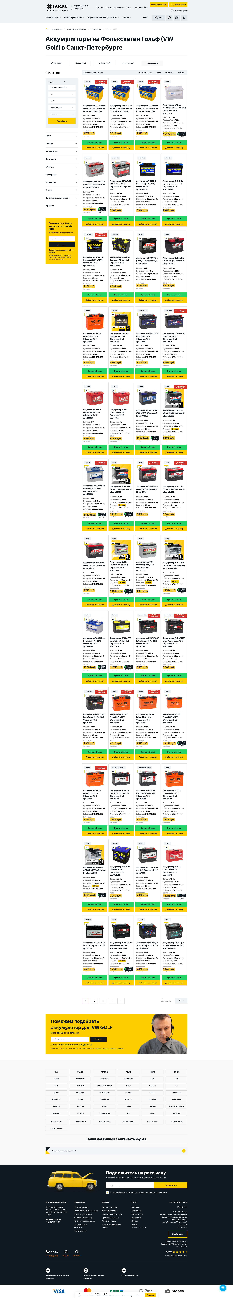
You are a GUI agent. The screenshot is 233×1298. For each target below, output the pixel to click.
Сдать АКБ (100, 7)
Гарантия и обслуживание (84, 1221)
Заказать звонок (180, 5)
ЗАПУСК (141, 843)
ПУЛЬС (167, 920)
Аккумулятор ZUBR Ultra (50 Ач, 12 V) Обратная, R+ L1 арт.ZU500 (147, 261)
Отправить (62, 245)
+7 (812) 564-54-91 (81, 6)
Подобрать (62, 121)
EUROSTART (142, 310)
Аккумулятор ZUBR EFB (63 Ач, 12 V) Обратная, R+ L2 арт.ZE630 (174, 413)
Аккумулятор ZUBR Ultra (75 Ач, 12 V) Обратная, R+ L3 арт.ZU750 (174, 489)
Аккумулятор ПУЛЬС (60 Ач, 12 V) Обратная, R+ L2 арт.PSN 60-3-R (173, 946)
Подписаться (171, 1185)
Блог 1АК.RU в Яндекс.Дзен (130, 1275)
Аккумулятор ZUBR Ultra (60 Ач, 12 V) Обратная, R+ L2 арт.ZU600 (147, 489)
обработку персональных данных (60, 258)
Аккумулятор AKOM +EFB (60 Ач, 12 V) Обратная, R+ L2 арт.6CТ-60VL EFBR (94, 108)
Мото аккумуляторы (73, 17)
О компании (136, 1211)
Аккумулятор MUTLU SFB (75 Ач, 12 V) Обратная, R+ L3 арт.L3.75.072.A (94, 184)
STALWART (115, 158)
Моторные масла (109, 1221)
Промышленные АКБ (110, 1218)
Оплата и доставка (81, 1207)
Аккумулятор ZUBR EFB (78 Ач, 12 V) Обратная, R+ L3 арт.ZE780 (121, 489)
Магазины (138, 7)
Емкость (49, 144)
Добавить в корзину (95, 148)
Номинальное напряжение (58, 198)
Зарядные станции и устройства (102, 17)
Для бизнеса (177, 1234)
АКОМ (88, 82)
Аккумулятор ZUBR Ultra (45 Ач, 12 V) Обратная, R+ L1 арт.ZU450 (174, 261)
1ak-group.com (52, 1256)
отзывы (66, 1255)
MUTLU (88, 158)
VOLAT (88, 310)
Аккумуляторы (52, 17)
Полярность (51, 159)
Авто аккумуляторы (109, 1207)
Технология (51, 182)
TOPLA (88, 386)
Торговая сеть (137, 1214)
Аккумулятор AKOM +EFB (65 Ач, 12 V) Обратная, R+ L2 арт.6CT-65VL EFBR (121, 108)
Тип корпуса (51, 175)
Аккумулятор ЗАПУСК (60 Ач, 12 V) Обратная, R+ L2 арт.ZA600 (147, 870)
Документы (136, 1218)
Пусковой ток (52, 151)
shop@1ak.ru (182, 1227)
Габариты (50, 167)
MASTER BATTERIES (118, 767)
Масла (126, 17)
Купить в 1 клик (95, 142)
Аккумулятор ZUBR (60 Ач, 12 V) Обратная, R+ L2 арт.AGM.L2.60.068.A (121, 946)
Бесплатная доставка (159, 5)
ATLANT (114, 310)
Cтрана (49, 190)
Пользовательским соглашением (153, 1192)
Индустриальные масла (111, 1224)
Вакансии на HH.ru (139, 1228)
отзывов (176, 1255)
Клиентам (78, 1228)
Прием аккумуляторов (83, 1214)
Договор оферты (80, 1224)
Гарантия (50, 206)
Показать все (152, 63)
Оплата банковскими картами (86, 1211)
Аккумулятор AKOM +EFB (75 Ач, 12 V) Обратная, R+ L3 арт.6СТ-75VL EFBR (147, 108)
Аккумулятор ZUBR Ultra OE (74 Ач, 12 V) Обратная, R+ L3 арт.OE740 (174, 565)
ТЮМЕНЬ (141, 158)
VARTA (167, 82)
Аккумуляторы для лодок (112, 1214)
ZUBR (140, 234)
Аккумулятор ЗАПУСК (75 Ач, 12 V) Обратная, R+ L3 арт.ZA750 (94, 946)
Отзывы (135, 1221)
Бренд (48, 136)
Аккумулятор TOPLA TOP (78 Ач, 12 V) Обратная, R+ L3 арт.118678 (147, 413)
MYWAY (141, 920)
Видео (134, 1224)
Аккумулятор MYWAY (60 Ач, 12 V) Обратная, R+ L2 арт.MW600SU (147, 946)
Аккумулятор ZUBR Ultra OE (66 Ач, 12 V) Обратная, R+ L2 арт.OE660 (94, 870)
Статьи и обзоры (80, 1231)
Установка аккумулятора (83, 1218)
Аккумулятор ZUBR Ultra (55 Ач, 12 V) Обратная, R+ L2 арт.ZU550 (94, 565)
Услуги (105, 1228)
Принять (150, 1295)
